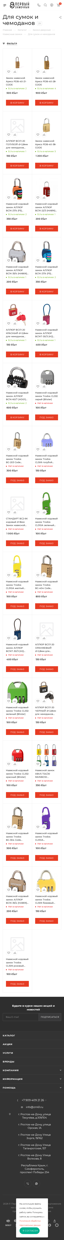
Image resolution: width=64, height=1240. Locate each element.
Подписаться (50, 1017)
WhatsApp (36, 1183)
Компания (11, 1070)
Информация (13, 1079)
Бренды (8, 1061)
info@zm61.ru (34, 1107)
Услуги (8, 1053)
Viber (27, 1183)
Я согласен (30, 1230)
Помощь (9, 1087)
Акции (7, 1044)
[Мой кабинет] (51, 5)
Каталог (9, 1035)
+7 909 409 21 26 (33, 1100)
